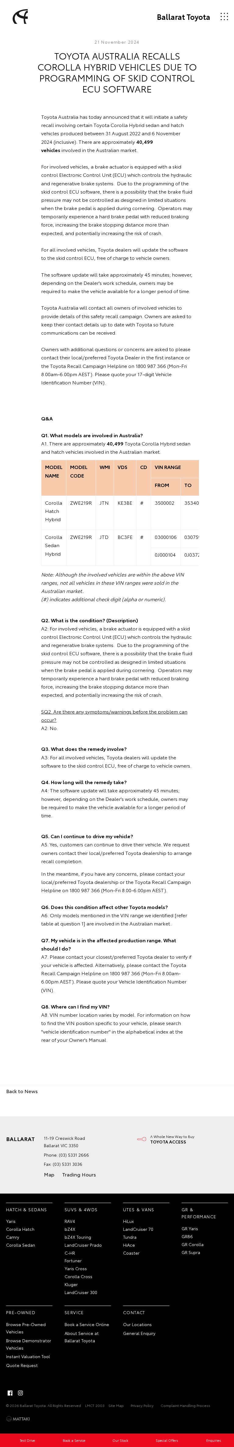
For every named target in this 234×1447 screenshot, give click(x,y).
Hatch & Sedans (26, 1209)
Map (49, 1174)
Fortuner (73, 1260)
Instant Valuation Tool (28, 1356)
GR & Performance (199, 1213)
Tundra (129, 1237)
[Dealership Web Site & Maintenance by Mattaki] (18, 1419)
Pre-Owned (21, 1312)
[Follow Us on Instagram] (20, 1393)
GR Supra (191, 1252)
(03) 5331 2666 (74, 1155)
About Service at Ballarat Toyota (82, 1336)
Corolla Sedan (20, 1245)
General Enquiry (139, 1333)
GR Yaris (190, 1228)
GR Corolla (193, 1244)
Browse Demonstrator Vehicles (28, 1344)
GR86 (187, 1236)
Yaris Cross (76, 1268)
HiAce (129, 1245)
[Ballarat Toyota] (19, 16)
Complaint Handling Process (185, 1405)
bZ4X (70, 1229)
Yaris (11, 1221)
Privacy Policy (142, 1405)
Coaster (131, 1253)
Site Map (116, 1405)
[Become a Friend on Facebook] (10, 1393)
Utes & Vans (138, 1209)
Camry (12, 1237)
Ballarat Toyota (183, 16)
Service (74, 1312)
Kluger (71, 1284)
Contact (134, 1312)
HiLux (128, 1221)
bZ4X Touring (78, 1237)
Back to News (22, 1090)
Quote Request (22, 1365)
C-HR (70, 1253)
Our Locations (137, 1324)
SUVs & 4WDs (81, 1209)
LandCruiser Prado (83, 1245)
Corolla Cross (78, 1276)
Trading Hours (79, 1174)
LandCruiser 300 (81, 1292)
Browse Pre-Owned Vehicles (26, 1328)
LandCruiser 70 (138, 1229)
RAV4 (70, 1221)
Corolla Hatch (20, 1229)
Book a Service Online (87, 1324)
